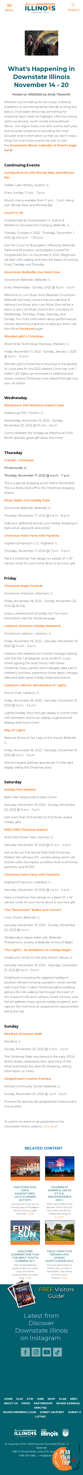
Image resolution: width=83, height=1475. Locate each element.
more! (31, 1213)
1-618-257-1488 (26, 1455)
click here (49, 1126)
